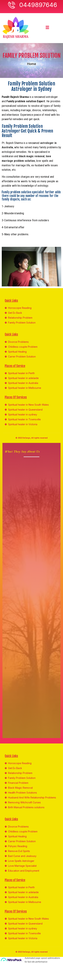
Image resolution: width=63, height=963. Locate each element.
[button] (47, 27)
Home (31, 64)
